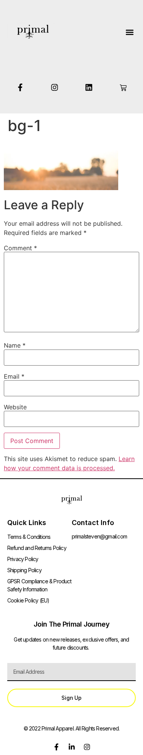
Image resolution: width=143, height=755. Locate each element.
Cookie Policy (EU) (28, 600)
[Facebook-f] (20, 87)
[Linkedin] (89, 87)
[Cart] (123, 88)
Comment (20, 248)
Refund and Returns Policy (36, 548)
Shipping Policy (24, 570)
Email (14, 376)
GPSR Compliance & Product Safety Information (39, 585)
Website (15, 407)
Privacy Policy (23, 559)
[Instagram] (54, 87)
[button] (129, 32)
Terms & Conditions (29, 536)
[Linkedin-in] (71, 747)
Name (15, 345)
